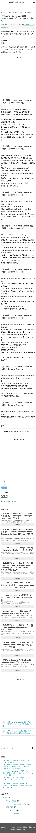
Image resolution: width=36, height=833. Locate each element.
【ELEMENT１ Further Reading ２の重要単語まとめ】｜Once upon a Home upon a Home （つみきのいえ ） (17, 516)
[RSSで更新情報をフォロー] (5, 496)
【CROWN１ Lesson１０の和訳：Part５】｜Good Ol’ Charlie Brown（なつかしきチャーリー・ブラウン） (18, 773)
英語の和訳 (4, 27)
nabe (14, 501)
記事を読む (17, 524)
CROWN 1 (6, 501)
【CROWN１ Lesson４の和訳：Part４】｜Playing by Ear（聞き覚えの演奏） (16, 724)
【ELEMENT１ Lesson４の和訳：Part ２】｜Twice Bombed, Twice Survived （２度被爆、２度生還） (17, 627)
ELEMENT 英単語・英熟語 (18, 804)
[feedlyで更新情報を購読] (2, 496)
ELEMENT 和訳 (14, 813)
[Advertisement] (18, 77)
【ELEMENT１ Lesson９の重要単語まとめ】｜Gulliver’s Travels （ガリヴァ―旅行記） (17, 597)
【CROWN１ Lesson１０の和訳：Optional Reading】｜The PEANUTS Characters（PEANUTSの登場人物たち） (17, 766)
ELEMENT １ (5, 827)
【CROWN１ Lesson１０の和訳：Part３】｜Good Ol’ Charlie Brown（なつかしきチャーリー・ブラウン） (18, 785)
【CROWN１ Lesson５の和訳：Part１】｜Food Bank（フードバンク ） (19, 732)
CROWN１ (27, 25)
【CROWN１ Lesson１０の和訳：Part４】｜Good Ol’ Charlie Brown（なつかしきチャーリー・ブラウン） (18, 779)
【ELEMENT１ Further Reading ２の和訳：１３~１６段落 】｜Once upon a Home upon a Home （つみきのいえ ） (17, 585)
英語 (32, 25)
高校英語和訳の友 (16, 2)
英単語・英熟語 (11, 801)
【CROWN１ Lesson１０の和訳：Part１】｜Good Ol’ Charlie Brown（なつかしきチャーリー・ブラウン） (17, 644)
